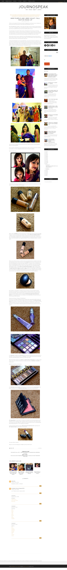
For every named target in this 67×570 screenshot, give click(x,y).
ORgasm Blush (26, 16)
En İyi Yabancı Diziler (14, 500)
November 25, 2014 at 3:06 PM (15, 489)
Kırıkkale (12, 531)
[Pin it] (13, 448)
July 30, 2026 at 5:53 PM (14, 507)
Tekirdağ (12, 534)
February (47, 169)
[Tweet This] (9, 448)
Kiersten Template (17, 566)
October (47, 168)
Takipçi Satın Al (13, 499)
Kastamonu (13, 530)
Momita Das (13, 481)
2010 (46, 174)
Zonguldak (13, 529)
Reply (40, 493)
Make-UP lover (17, 16)
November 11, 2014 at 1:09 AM (15, 482)
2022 (46, 154)
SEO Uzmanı (13, 501)
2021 (46, 155)
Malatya (12, 517)
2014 (46, 163)
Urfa (12, 533)
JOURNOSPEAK (33, 7)
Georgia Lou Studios (26, 566)
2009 (46, 175)
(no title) (46, 71)
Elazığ (12, 514)
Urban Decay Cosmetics (34, 16)
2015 (46, 162)
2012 (46, 171)
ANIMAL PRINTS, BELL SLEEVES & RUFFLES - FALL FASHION (52, 132)
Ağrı (12, 509)
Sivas (12, 516)
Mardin (12, 515)
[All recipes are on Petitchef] (47, 65)
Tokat (12, 513)
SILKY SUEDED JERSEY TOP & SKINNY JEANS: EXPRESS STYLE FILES (53, 91)
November (47, 164)
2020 (46, 156)
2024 (46, 151)
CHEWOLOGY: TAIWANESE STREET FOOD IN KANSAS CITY (53, 123)
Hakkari (12, 532)
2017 (46, 160)
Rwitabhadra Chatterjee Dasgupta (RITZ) (17, 488)
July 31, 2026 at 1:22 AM (14, 524)
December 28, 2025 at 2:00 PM (15, 496)
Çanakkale (12, 518)
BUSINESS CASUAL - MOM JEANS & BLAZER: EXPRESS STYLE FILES (53, 107)
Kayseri (12, 528)
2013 (46, 170)
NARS (22, 16)
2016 (46, 161)
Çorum (12, 535)
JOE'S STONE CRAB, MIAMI (53, 99)
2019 (46, 157)
